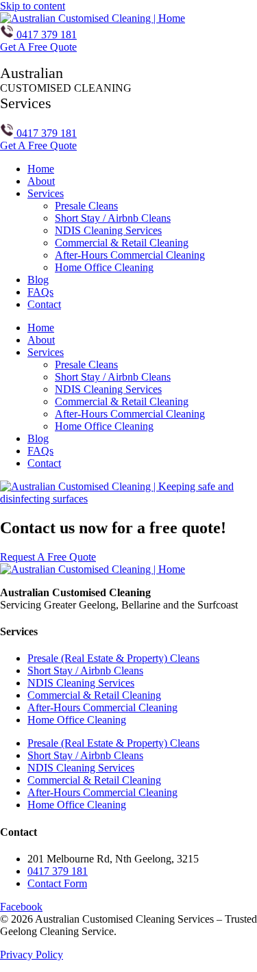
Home (40, 169)
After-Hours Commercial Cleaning (130, 255)
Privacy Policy (31, 954)
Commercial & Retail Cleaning (121, 242)
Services (45, 193)
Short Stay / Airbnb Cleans (113, 218)
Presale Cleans (86, 206)
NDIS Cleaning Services (108, 230)
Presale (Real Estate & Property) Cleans (113, 658)
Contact (44, 304)
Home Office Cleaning (104, 267)
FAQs (40, 292)
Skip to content (32, 6)
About (41, 181)
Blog (38, 279)
